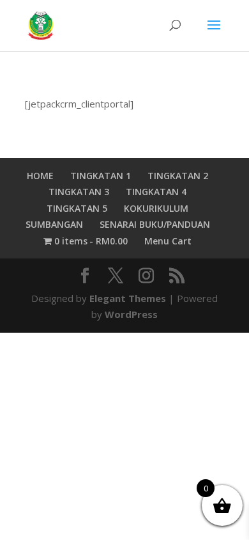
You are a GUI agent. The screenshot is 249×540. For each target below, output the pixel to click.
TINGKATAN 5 (77, 208)
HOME (40, 176)
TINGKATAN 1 (100, 176)
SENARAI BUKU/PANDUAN (155, 224)
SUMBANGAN (54, 224)
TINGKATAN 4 (156, 192)
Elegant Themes (127, 298)
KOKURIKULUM (156, 208)
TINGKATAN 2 (177, 176)
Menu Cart (168, 241)
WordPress (131, 314)
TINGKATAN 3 (79, 192)
